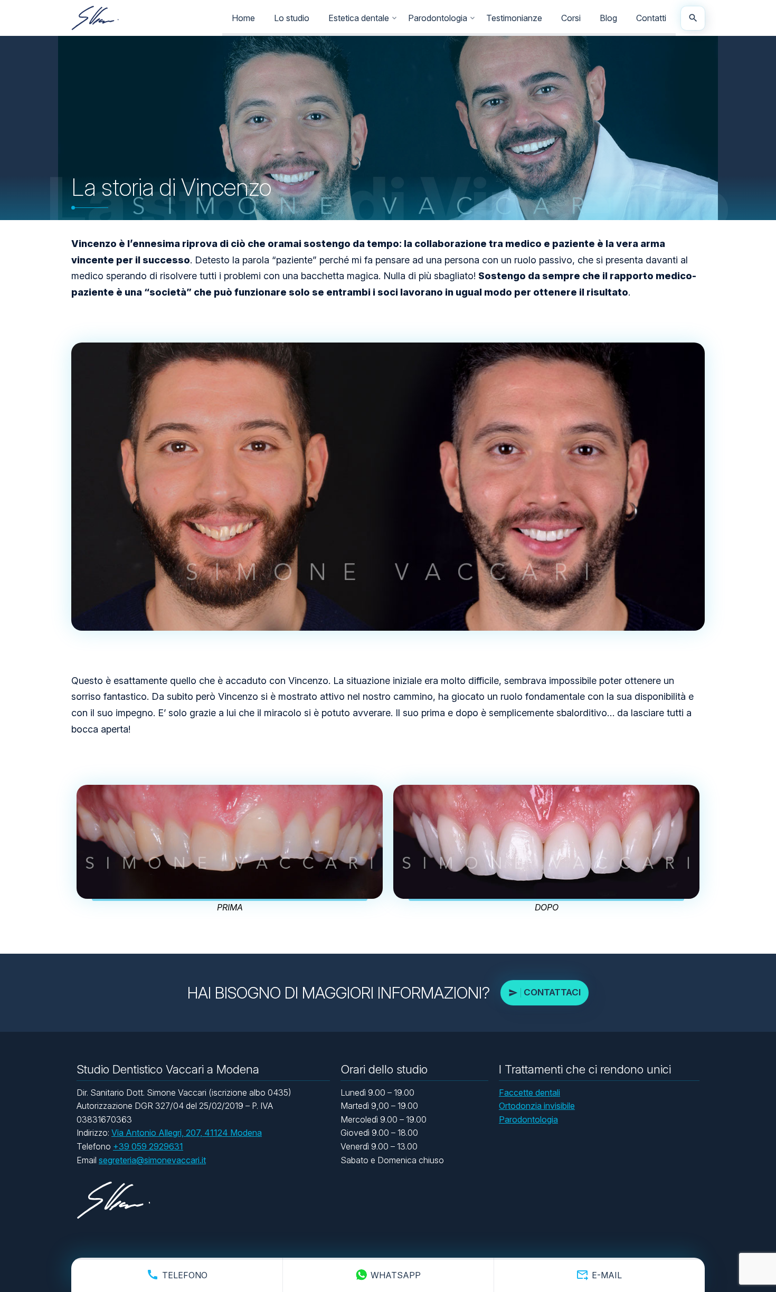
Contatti (651, 18)
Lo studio (291, 18)
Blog (608, 18)
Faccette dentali (529, 1092)
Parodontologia (437, 18)
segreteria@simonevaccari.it (152, 1160)
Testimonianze (514, 18)
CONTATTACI (552, 992)
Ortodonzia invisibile (537, 1105)
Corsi (571, 18)
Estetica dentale (358, 18)
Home (243, 18)
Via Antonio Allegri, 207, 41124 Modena (186, 1132)
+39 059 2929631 (148, 1146)
